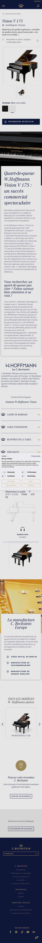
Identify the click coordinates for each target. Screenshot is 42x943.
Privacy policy (35, 456)
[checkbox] (4, 472)
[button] (5, 456)
